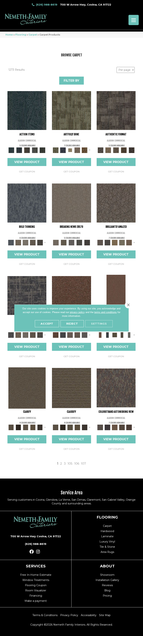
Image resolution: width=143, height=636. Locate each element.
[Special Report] (63, 242)
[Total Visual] (115, 427)
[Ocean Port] (19, 149)
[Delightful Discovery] (71, 110)
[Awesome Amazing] (77, 149)
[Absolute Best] (122, 427)
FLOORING (107, 517)
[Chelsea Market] (71, 295)
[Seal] (40, 242)
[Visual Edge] (116, 110)
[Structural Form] (131, 149)
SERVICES (36, 566)
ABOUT (107, 566)
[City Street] (42, 149)
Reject (72, 323)
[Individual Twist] (116, 149)
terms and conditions (105, 312)
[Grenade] (18, 242)
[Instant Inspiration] (129, 242)
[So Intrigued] (116, 202)
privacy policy (77, 312)
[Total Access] (87, 242)
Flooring (20, 34)
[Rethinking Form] (123, 149)
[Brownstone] (27, 149)
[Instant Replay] (71, 242)
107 (83, 463)
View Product (27, 162)
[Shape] (26, 202)
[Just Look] (129, 427)
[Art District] (70, 334)
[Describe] (26, 427)
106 (76, 463)
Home (9, 34)
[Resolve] (27, 387)
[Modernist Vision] (70, 149)
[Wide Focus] (107, 427)
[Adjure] (40, 427)
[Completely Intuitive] (115, 242)
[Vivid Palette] (85, 149)
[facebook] (31, 552)
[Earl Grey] (34, 149)
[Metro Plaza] (77, 334)
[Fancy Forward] (116, 387)
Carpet (32, 34)
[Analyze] (18, 427)
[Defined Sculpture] (108, 149)
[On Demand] (79, 242)
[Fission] (33, 242)
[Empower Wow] (122, 242)
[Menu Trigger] (133, 20)
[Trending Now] (71, 202)
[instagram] (38, 552)
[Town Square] (85, 334)
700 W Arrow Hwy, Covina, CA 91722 (85, 4)
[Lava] (26, 242)
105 (70, 463)
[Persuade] (33, 427)
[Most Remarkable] (63, 149)
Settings (99, 323)
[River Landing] (63, 334)
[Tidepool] (26, 110)
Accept (47, 323)
